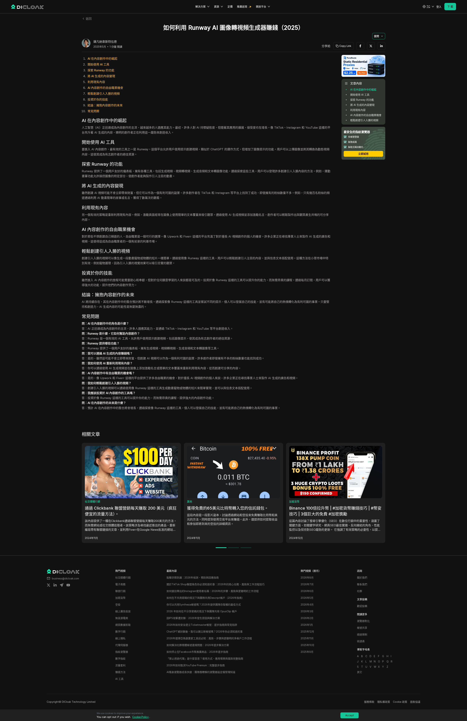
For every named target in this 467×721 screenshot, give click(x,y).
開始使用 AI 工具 (98, 64)
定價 (230, 6)
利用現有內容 (96, 82)
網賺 (105, 501)
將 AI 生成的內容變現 (101, 76)
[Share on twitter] (48, 585)
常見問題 (93, 111)
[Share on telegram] (61, 585)
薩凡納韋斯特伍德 (105, 41)
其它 (359, 672)
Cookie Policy (140, 716)
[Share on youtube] (68, 585)
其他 (207, 501)
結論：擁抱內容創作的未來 (105, 105)
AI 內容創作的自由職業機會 (105, 88)
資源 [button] (216, 6)
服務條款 (369, 701)
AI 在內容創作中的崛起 (102, 58)
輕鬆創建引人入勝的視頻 (104, 93)
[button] (428, 6)
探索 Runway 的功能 (101, 70)
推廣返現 (242, 6)
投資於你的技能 (98, 99)
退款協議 (415, 701)
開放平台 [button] (261, 6)
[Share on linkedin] (55, 585)
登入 (438, 6)
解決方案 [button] (200, 6)
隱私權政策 (383, 701)
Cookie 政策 (400, 701)
